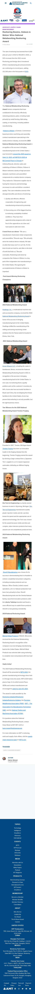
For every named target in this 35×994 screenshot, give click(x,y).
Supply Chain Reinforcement (11, 750)
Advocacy (6, 27)
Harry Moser (7, 44)
